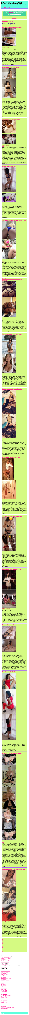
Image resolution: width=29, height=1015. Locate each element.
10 (2, 949)
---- (3, 48)
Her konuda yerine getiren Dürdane (12, 27)
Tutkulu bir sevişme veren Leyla (11, 119)
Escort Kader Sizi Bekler (9, 671)
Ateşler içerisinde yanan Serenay (11, 67)
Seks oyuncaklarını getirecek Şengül (12, 516)
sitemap (2, 1013)
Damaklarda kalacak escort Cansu (11, 569)
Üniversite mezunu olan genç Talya (12, 334)
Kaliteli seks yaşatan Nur (9, 166)
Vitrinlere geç (14, 18)
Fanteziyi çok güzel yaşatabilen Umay (12, 389)
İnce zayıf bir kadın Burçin (9, 625)
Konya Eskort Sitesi (5, 7)
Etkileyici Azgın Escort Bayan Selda (12, 753)
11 (2, 951)
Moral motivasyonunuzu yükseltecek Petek (14, 220)
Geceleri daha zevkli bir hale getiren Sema (13, 869)
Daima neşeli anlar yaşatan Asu (11, 457)
